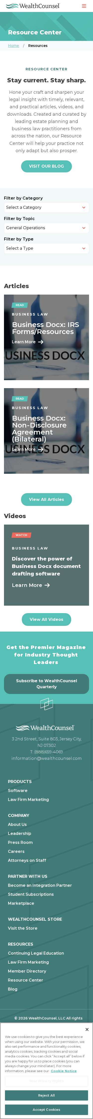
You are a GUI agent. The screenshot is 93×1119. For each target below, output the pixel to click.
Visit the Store (22, 928)
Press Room (20, 843)
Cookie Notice (64, 1071)
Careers (16, 852)
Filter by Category (23, 198)
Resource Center (25, 980)
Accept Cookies (47, 1110)
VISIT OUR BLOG (46, 166)
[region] (46, 1070)
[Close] (87, 1029)
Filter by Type (19, 239)
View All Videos (46, 619)
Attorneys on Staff (27, 861)
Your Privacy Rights (46, 1081)
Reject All (46, 1095)
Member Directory (27, 971)
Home (13, 45)
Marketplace (21, 903)
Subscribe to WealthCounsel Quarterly (46, 683)
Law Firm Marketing (28, 800)
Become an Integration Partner (40, 886)
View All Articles (46, 499)
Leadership (19, 834)
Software (18, 791)
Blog (12, 989)
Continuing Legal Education (36, 953)
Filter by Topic (19, 219)
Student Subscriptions (31, 894)
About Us (17, 825)
